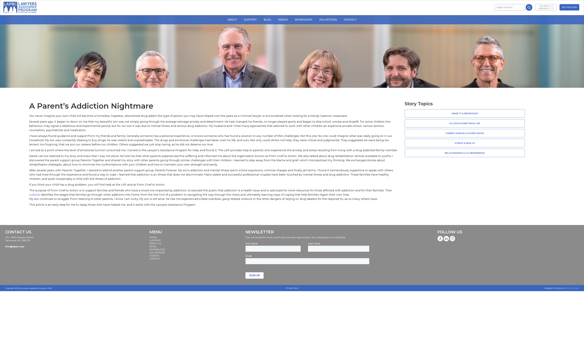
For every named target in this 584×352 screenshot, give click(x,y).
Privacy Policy (292, 288)
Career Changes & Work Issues (464, 133)
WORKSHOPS (303, 19)
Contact (350, 19)
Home (153, 237)
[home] (19, 8)
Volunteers (328, 19)
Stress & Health (465, 143)
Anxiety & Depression (465, 113)
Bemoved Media (572, 288)
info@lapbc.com (14, 246)
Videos (283, 19)
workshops (157, 249)
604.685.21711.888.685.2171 (546, 7)
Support (250, 19)
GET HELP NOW (569, 7)
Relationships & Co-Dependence (465, 153)
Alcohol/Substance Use (465, 123)
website (34, 194)
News (153, 246)
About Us (155, 243)
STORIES (154, 255)
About (232, 19)
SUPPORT (155, 240)
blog (267, 19)
